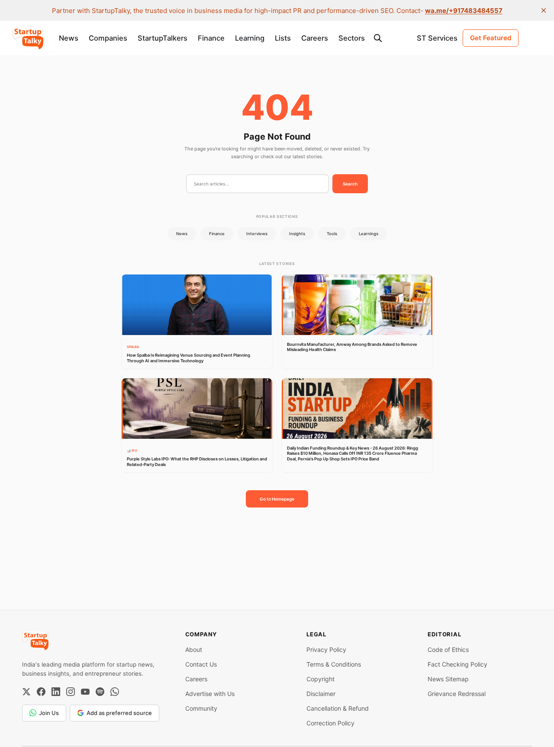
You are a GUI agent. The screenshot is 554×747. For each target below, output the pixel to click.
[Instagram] (70, 691)
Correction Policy (330, 723)
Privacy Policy (326, 649)
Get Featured (490, 38)
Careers (314, 38)
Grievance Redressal (457, 693)
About (193, 649)
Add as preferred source (119, 712)
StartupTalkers (162, 38)
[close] (544, 10)
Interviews (256, 233)
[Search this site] (378, 38)
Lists (283, 38)
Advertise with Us (210, 693)
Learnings (368, 233)
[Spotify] (100, 691)
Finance (211, 38)
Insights (297, 233)
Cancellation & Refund (337, 708)
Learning (249, 38)
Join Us (49, 712)
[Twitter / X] (26, 691)
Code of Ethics (448, 649)
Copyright (320, 679)
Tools (332, 233)
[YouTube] (85, 691)
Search (350, 183)
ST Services (437, 38)
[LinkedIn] (56, 691)
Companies (108, 38)
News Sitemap (448, 679)
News (68, 38)
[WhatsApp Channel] (114, 691)
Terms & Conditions (333, 664)
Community (201, 708)
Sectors (351, 38)
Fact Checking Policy (457, 664)
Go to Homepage (277, 498)
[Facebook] (41, 691)
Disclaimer (320, 693)
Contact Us (201, 664)
